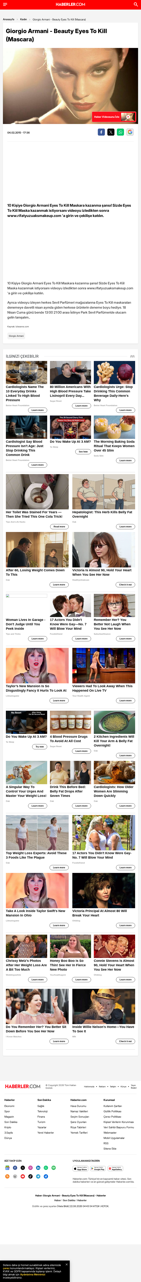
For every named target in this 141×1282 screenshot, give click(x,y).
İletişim (113, 1086)
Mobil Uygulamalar (114, 1137)
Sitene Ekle (110, 1148)
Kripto (7, 1127)
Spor (7, 1111)
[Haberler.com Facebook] (15, 1168)
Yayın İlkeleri (134, 1086)
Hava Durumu (78, 1105)
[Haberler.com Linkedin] (38, 1168)
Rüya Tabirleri (78, 1127)
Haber (57, 1200)
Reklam (102, 1086)
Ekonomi (9, 1105)
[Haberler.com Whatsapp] (46, 1168)
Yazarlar (41, 1127)
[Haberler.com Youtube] (23, 1176)
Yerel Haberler (45, 1132)
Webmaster (110, 1132)
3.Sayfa (8, 1132)
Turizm (41, 1121)
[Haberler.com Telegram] (38, 1176)
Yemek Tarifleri (79, 1132)
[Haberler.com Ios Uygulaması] (80, 1169)
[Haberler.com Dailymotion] (46, 1176)
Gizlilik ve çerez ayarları (44, 1206)
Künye (123, 1086)
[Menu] (5, 4)
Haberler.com (78, 1099)
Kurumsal (109, 1099)
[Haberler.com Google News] (7, 1168)
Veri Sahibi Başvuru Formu (119, 1127)
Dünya (8, 1137)
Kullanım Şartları (113, 1105)
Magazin (9, 1116)
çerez (6, 1268)
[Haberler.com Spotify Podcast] (54, 1168)
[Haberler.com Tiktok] (30, 1176)
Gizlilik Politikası (112, 1111)
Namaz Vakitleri (79, 1111)
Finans (41, 1116)
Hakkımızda (89, 1086)
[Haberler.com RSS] (7, 1176)
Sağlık (40, 1105)
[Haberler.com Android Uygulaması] (98, 1169)
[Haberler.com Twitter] (23, 1168)
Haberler (9, 1099)
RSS (106, 1143)
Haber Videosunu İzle (106, 116)
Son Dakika (10, 1121)
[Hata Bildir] (63, 1206)
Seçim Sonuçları (79, 1116)
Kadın (23, 19)
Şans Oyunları (78, 1121)
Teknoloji (42, 1111)
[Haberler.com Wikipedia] (15, 1176)
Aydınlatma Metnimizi (32, 1274)
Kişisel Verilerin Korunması (119, 1121)
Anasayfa (8, 19)
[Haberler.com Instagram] (30, 1168)
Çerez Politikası (112, 1116)
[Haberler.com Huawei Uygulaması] (115, 1169)
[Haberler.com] (22, 1087)
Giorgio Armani (16, 336)
